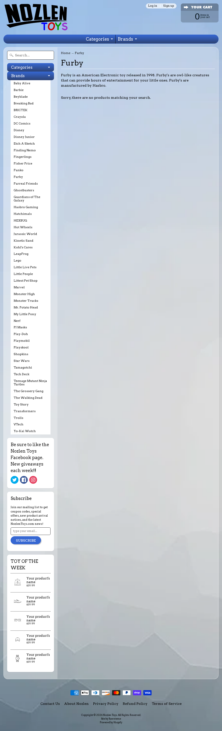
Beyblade (21, 96)
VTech (18, 424)
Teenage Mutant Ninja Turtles (30, 382)
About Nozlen (76, 704)
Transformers (25, 411)
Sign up (168, 6)
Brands (125, 39)
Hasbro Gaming (26, 207)
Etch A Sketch (24, 143)
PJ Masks (20, 327)
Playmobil (22, 340)
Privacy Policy (105, 704)
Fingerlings (22, 156)
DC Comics (22, 123)
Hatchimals (23, 213)
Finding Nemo (25, 150)
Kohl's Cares (23, 247)
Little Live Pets (25, 267)
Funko (18, 170)
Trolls (18, 418)
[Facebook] (24, 480)
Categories (97, 39)
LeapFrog (21, 253)
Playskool (21, 347)
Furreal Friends (26, 183)
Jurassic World (25, 234)
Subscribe (26, 540)
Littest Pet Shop (26, 280)
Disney (19, 130)
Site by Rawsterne (111, 718)
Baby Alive (22, 83)
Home (65, 53)
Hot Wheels (23, 227)
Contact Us (50, 704)
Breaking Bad (24, 103)
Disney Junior (24, 137)
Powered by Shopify (111, 722)
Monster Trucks (26, 300)
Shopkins (21, 354)
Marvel (19, 287)
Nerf (17, 320)
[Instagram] (33, 480)
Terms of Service (167, 704)
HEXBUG (20, 220)
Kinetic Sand (23, 240)
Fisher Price (23, 163)
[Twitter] (14, 480)
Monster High (24, 294)
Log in (152, 6)
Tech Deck (21, 374)
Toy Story (21, 404)
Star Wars (21, 360)
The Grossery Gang (28, 391)
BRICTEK (21, 110)
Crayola (20, 116)
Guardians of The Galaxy (27, 198)
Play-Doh (21, 334)
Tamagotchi (23, 367)
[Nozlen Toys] (36, 17)
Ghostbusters (24, 190)
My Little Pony (25, 314)
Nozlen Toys (110, 715)
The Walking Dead (28, 397)
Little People (23, 274)
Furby (18, 177)
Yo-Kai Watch (25, 431)
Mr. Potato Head (26, 307)
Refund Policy (135, 704)
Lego (17, 260)
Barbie (19, 90)
